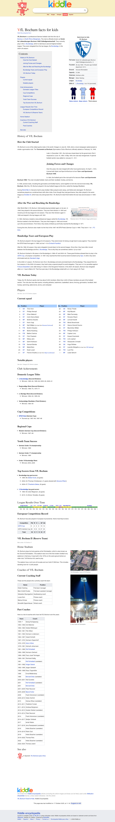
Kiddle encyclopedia (34, 794)
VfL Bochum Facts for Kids (25, 799)
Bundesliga (79, 81)
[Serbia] (20, 314)
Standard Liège (35, 258)
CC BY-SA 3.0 (37, 815)
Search (85, 10)
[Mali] (20, 320)
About (32, 819)
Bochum (20, 39)
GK (24, 309)
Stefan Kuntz (32, 478)
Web (48, 14)
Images (53, 14)
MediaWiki (46, 817)
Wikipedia (20, 817)
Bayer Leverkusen (49, 353)
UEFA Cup (20, 256)
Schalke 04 (27, 195)
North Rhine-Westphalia (32, 39)
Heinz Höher (30, 643)
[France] (20, 333)
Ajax (81, 256)
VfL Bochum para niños (38, 756)
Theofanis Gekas (33, 484)
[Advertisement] (57, 22)
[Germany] (20, 309)
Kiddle (19, 819)
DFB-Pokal (22, 416)
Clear (81, 10)
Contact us (45, 819)
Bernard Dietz (30, 677)
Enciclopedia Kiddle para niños (59, 819)
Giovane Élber (61, 481)
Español (71, 14)
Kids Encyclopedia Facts (24, 33)
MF (24, 320)
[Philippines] (20, 342)
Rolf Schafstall (30, 649)
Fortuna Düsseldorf (23, 267)
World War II (26, 190)
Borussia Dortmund (47, 325)
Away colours (83, 101)
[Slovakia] (20, 347)
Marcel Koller (30, 692)
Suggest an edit (76, 803)
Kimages (59, 14)
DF (24, 311)
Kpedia (65, 14)
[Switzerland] (20, 350)
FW (24, 328)
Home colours (73, 101)
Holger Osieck (30, 664)
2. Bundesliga (80, 83)
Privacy (38, 819)
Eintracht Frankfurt (55, 243)
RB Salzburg (89, 347)
